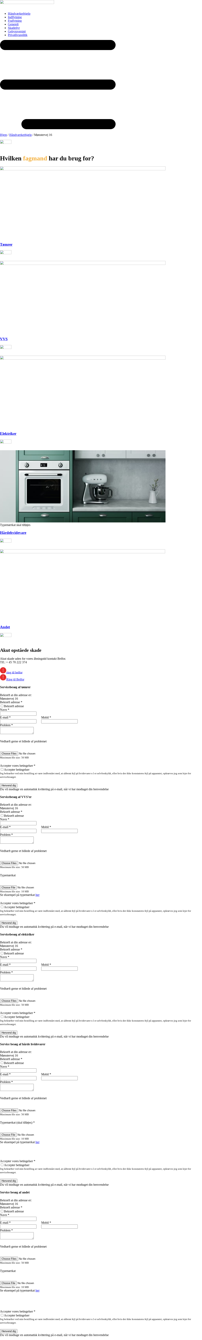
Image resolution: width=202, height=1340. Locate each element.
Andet (5, 627)
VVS (4, 339)
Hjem (3, 134)
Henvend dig (9, 785)
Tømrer (6, 244)
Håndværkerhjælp (20, 134)
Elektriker (8, 433)
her (37, 894)
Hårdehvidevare (13, 533)
